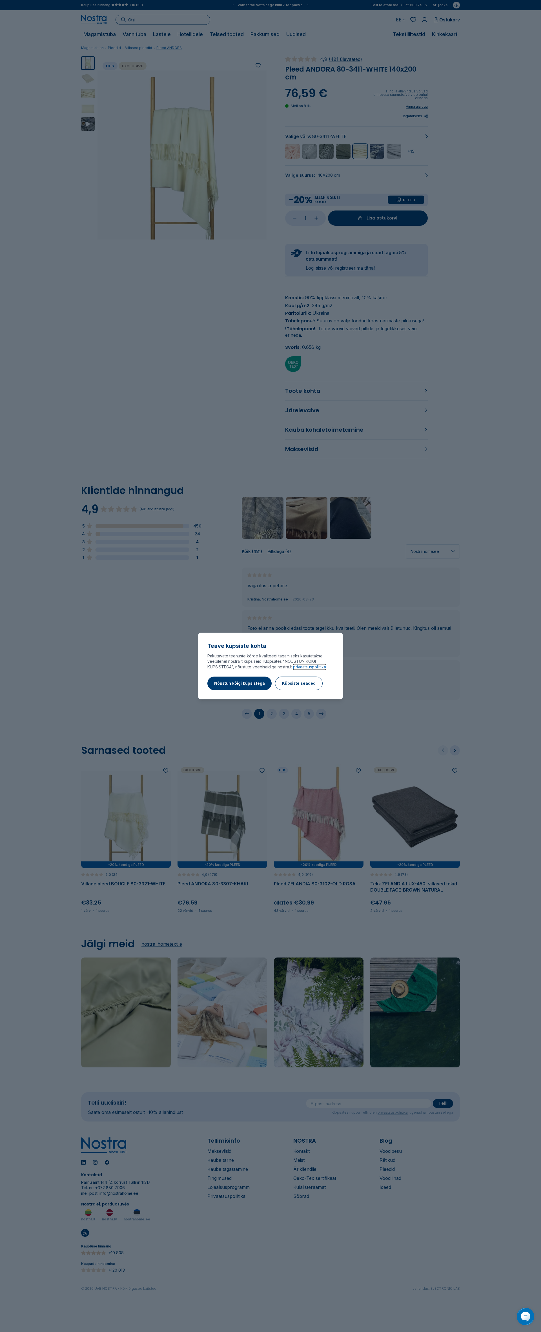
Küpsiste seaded (299, 683)
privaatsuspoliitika (309, 666)
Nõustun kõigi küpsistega (239, 683)
